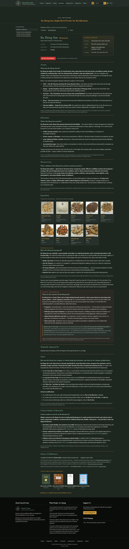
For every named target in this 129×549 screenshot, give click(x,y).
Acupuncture (69, 3)
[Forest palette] (108, 3)
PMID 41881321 (67, 429)
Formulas (61, 3)
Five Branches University (102, 460)
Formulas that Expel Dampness (58, 27)
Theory (42, 3)
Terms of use (102, 466)
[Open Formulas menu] (64, 3)
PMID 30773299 (96, 433)
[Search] (104, 3)
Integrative (78, 3)
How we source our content (95, 464)
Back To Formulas (66, 17)
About (84, 3)
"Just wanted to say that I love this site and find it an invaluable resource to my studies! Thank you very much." (63, 508)
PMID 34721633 (63, 442)
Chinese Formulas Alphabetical (23, 32)
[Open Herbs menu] (57, 3)
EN (111, 3)
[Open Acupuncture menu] (73, 3)
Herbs (55, 3)
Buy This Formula (49, 58)
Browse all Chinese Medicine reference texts (56, 493)
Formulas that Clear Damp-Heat (59, 47)
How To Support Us (90, 512)
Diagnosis (48, 3)
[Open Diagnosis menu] (52, 3)
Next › (71, 30)
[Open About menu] (87, 3)
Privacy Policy (64, 546)
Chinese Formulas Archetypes (23, 34)
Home (59, 17)
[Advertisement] (64, 11)
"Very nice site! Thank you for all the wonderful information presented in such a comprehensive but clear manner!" (63, 515)
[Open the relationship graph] (93, 3)
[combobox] (99, 3)
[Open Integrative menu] (82, 3)
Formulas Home (19, 27)
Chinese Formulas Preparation (23, 36)
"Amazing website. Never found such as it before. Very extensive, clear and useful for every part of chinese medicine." (63, 521)
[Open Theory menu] (44, 3)
